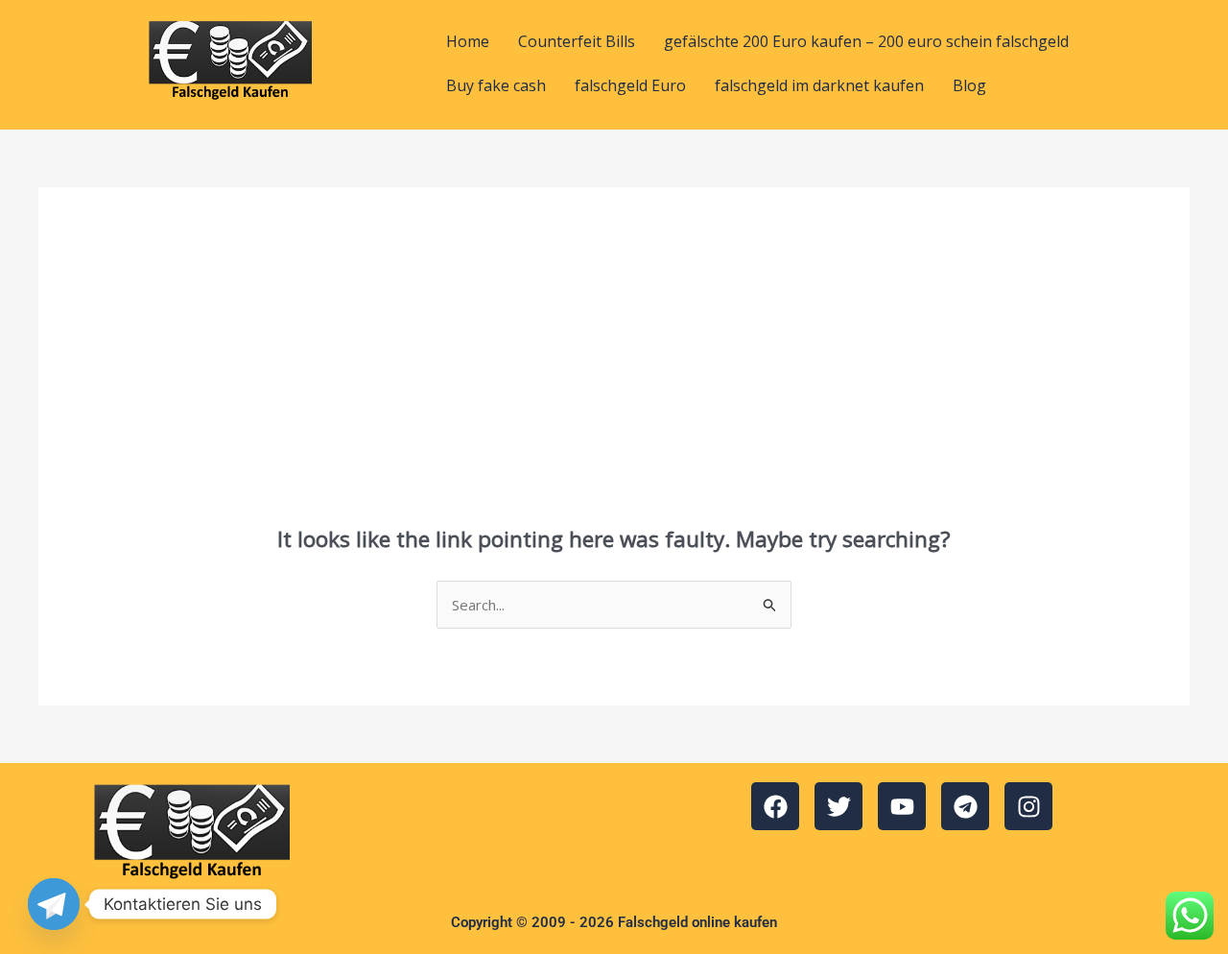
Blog (969, 85)
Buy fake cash (496, 85)
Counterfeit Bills (576, 41)
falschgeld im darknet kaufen (819, 85)
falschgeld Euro (630, 85)
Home (467, 41)
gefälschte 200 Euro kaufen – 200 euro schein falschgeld (866, 41)
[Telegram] (54, 904)
